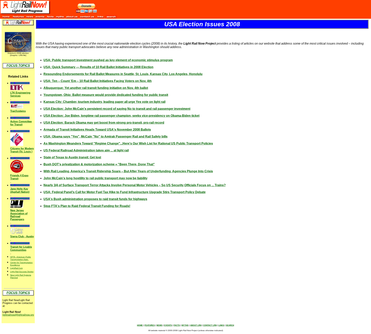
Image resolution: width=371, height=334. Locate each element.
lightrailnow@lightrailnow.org (18, 314)
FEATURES (150, 325)
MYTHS (185, 325)
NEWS (159, 325)
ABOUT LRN (195, 325)
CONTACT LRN (210, 325)
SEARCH (230, 325)
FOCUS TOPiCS (18, 65)
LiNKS (221, 325)
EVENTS (168, 325)
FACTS (177, 325)
